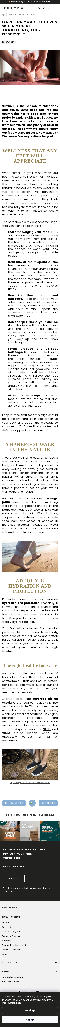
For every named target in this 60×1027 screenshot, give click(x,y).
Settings (29, 1010)
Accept (28, 1019)
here (19, 1003)
